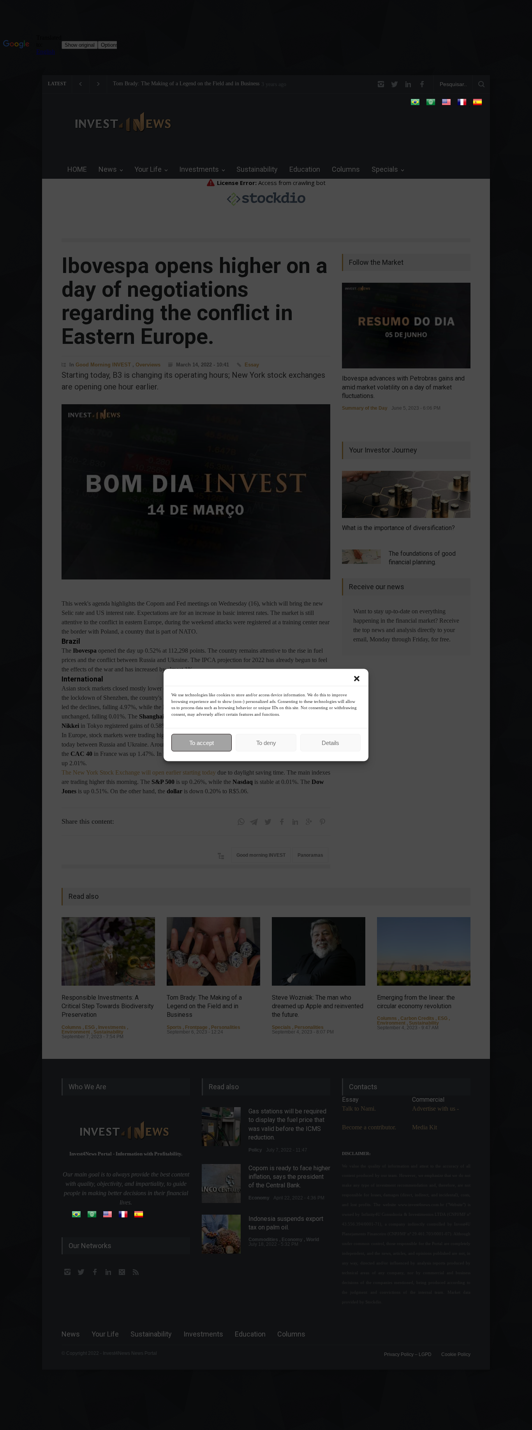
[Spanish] (477, 104)
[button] (357, 679)
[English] (446, 104)
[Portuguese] (415, 104)
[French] (462, 104)
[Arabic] (430, 104)
